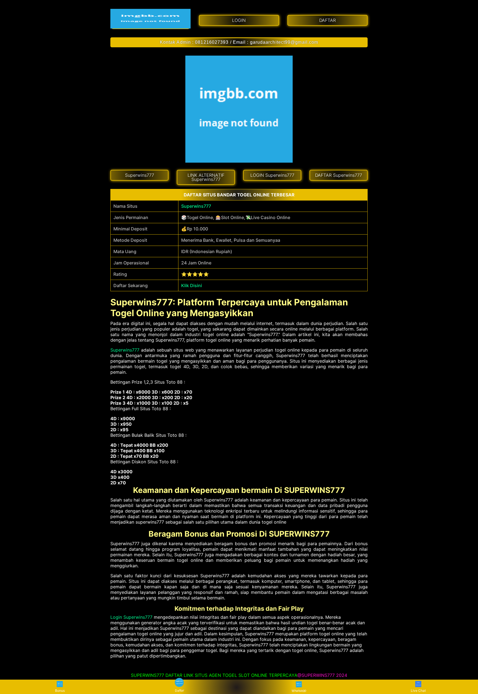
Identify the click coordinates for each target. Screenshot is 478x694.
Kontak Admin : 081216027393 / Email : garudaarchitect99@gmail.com (239, 42)
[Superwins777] (150, 18)
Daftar (179, 690)
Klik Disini (191, 285)
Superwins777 (196, 206)
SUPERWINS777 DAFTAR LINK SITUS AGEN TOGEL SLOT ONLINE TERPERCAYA (214, 675)
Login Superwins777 (131, 617)
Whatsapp (299, 690)
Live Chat (418, 690)
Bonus (60, 690)
